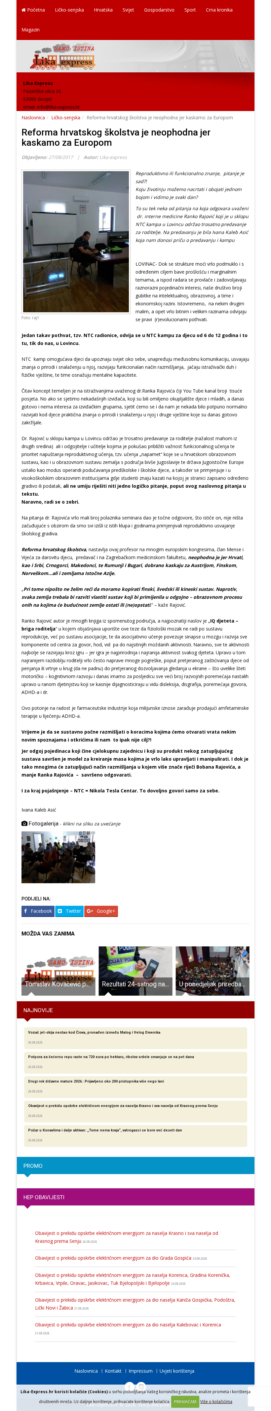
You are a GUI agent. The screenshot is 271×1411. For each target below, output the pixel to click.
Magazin (30, 29)
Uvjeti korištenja (177, 1371)
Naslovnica (33, 117)
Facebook (40, 911)
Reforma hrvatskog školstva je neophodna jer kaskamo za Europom (116, 137)
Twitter (72, 911)
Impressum (141, 1371)
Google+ (105, 911)
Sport (190, 10)
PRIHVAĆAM (185, 1401)
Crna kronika (219, 10)
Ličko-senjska (69, 10)
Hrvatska (103, 10)
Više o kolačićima (216, 1401)
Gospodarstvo (159, 10)
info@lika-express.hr (58, 107)
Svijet (128, 10)
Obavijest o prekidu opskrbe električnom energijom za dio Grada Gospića (121, 1258)
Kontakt (113, 1371)
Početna (35, 10)
